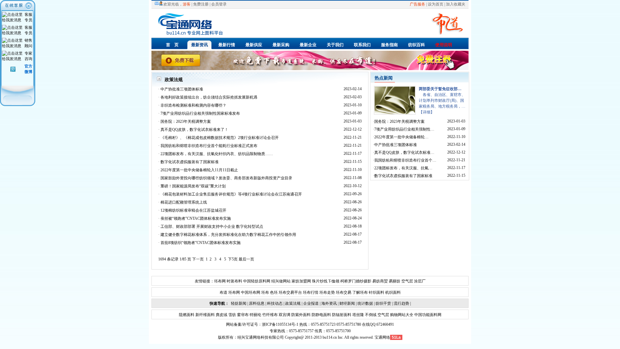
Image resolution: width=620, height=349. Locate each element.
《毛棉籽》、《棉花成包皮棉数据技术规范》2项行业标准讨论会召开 (219, 137)
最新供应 (253, 44)
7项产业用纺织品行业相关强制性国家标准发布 (200, 113)
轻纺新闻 (238, 303)
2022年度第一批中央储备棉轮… (401, 137)
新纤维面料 (204, 314)
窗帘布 (242, 314)
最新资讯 (199, 44)
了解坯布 (360, 292)
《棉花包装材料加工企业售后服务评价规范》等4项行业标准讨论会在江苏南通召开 (231, 194)
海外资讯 (329, 303)
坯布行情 (310, 292)
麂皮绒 (221, 314)
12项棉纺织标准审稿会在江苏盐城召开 (193, 210)
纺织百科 (416, 44)
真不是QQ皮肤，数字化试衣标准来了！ (194, 129)
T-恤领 (333, 281)
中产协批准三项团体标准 (181, 89)
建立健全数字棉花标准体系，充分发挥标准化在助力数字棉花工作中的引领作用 (228, 234)
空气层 (406, 281)
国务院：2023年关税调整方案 (185, 121)
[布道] (310, 69)
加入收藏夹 (455, 4)
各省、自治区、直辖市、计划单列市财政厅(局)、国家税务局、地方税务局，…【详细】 (442, 100)
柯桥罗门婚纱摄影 (355, 281)
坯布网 (220, 281)
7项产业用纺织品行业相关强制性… (404, 129)
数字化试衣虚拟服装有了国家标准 (189, 162)
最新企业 (308, 44)
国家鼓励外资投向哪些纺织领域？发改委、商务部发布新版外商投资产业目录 (226, 178)
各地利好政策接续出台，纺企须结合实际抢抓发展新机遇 (208, 97)
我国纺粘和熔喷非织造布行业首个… (405, 160)
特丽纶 (255, 314)
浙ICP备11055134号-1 (280, 324)
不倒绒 (370, 314)
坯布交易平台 (290, 292)
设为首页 (435, 4)
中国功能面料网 (427, 314)
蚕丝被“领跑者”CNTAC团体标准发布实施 (195, 218)
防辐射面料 (341, 314)
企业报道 (311, 303)
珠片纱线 (319, 281)
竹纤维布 (269, 314)
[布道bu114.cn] (312, 35)
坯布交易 (343, 292)
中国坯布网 (250, 292)
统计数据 (365, 303)
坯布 (265, 292)
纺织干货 (383, 303)
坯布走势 (327, 292)
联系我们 (362, 44)
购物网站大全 (401, 314)
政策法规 (293, 303)
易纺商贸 (380, 281)
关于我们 (335, 44)
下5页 (233, 259)
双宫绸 (284, 314)
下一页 (198, 259)
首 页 (172, 44)
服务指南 (389, 44)
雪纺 (231, 314)
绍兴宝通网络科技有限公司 (260, 337)
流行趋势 (401, 303)
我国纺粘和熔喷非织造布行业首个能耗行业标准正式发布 (208, 145)
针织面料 (376, 292)
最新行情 (226, 44)
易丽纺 (394, 281)
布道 (223, 292)
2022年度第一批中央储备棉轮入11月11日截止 (199, 170)
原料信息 (256, 303)
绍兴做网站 (281, 281)
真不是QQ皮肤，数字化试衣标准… (404, 152)
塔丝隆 (357, 314)
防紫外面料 (300, 314)
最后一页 (246, 259)
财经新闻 (347, 303)
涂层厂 (419, 281)
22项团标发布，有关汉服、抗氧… (403, 168)
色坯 (274, 292)
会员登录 (219, 4)
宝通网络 (382, 337)
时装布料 (234, 281)
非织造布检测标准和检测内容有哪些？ (193, 105)
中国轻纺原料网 (256, 281)
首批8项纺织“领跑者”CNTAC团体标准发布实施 (200, 242)
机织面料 (393, 292)
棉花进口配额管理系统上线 (183, 202)
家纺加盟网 (301, 281)
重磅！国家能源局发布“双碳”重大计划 (193, 186)
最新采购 (281, 44)
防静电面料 (321, 314)
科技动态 (275, 303)
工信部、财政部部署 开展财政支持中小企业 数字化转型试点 (211, 226)
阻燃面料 (186, 314)
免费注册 (201, 4)
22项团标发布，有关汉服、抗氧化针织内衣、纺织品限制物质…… (216, 154)
